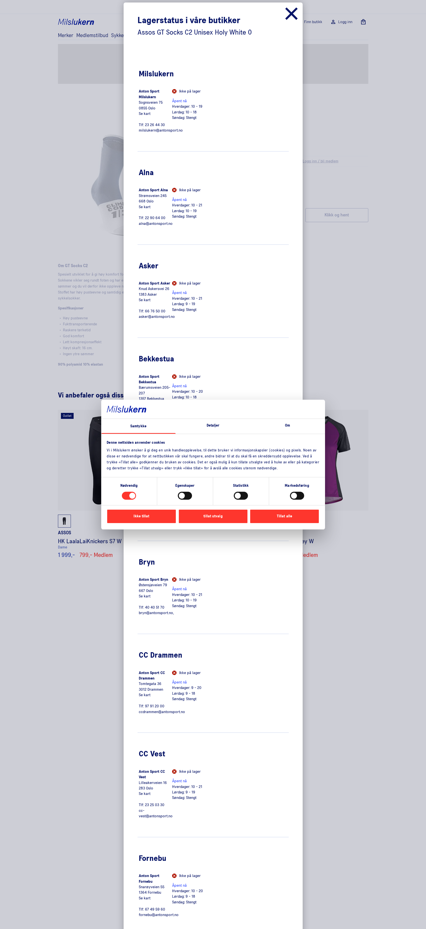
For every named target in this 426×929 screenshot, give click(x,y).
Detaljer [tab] (213, 425)
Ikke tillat (141, 516)
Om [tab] (287, 425)
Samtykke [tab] (138, 426)
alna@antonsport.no (156, 224)
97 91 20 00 (154, 706)
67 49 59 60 (155, 909)
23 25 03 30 (154, 805)
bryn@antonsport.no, (156, 613)
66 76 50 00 (155, 311)
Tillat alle (284, 516)
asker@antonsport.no (157, 317)
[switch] (185, 496)
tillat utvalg (212, 516)
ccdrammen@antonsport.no (162, 712)
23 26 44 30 (155, 125)
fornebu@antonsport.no (159, 915)
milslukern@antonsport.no (161, 130)
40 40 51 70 (154, 607)
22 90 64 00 (155, 218)
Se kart (144, 114)
